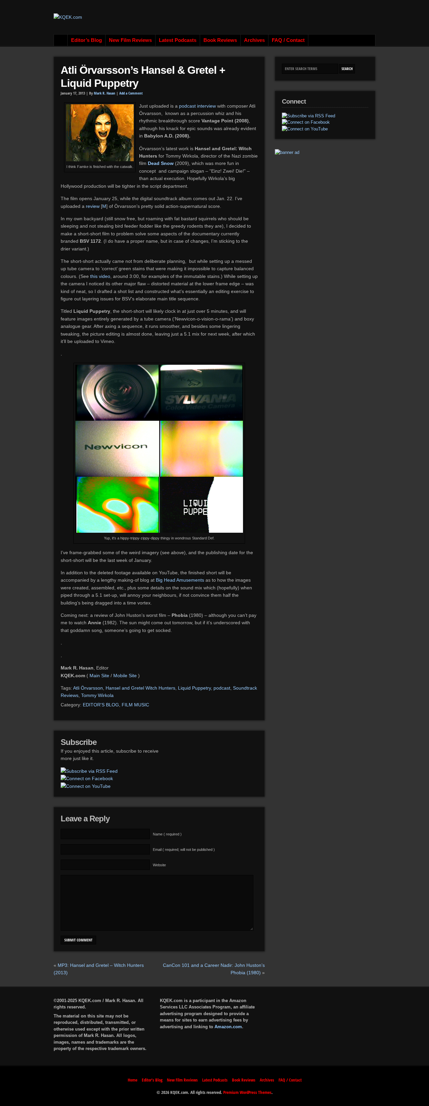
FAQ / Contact (288, 40)
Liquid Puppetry (194, 688)
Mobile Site (125, 675)
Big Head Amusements (180, 580)
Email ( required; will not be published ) (184, 850)
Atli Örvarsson (88, 688)
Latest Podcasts (177, 40)
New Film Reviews (130, 40)
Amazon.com (228, 1026)
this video (100, 276)
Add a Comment (131, 93)
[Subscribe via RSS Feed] (89, 771)
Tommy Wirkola (97, 695)
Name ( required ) (167, 834)
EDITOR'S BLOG (101, 704)
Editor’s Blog (86, 40)
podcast (221, 688)
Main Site (99, 675)
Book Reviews (220, 40)
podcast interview (197, 106)
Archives (254, 40)
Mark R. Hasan (104, 93)
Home (61, 40)
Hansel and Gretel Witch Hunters (140, 688)
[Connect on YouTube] (86, 786)
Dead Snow (161, 163)
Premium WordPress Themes (247, 1092)
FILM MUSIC (135, 704)
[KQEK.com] (68, 17)
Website (159, 865)
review (93, 206)
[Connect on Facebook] (87, 778)
